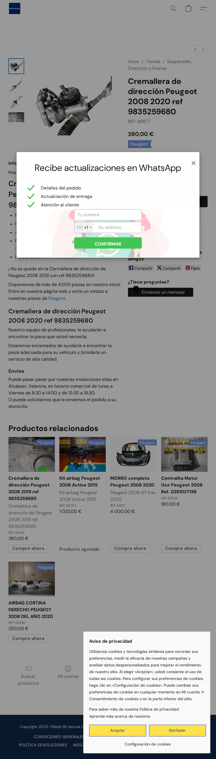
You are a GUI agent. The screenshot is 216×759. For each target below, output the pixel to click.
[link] (147, 741)
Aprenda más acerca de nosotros (119, 716)
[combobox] (84, 227)
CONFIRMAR (107, 244)
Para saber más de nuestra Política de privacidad (134, 709)
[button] (117, 730)
